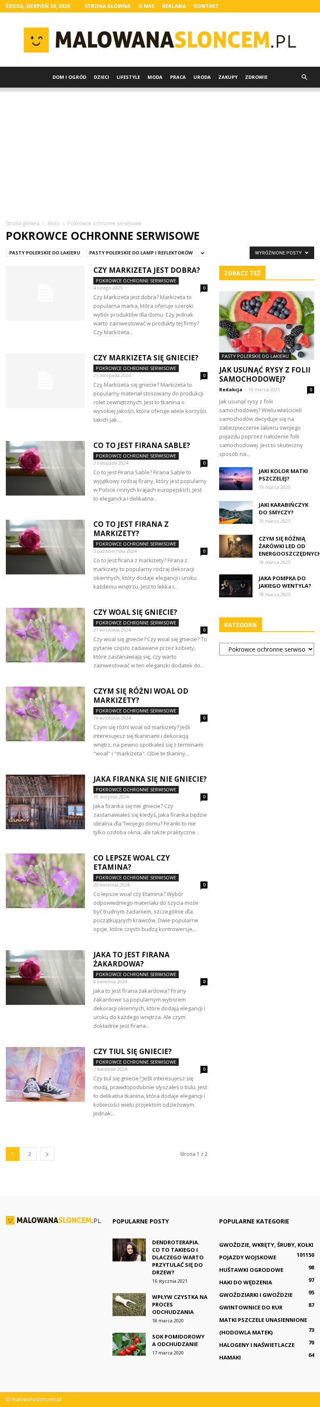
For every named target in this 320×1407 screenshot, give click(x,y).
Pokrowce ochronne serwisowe (136, 280)
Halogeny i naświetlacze (257, 1345)
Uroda (202, 77)
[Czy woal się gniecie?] (45, 635)
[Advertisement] (160, 150)
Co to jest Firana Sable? (141, 445)
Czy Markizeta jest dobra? (146, 270)
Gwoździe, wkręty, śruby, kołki (266, 1244)
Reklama (174, 6)
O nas (146, 6)
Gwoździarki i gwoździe (255, 1295)
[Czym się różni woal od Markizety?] (45, 714)
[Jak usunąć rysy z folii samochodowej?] (266, 325)
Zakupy (228, 77)
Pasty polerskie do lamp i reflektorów (141, 252)
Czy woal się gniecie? (135, 612)
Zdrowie (256, 77)
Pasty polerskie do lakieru (44, 252)
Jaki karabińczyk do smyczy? (283, 508)
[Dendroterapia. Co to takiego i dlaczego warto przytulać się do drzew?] (129, 1249)
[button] (304, 77)
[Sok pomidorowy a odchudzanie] (129, 1344)
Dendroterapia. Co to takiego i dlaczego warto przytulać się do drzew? (178, 1257)
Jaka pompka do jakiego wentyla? (285, 581)
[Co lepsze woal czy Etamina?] (45, 880)
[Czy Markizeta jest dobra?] (45, 293)
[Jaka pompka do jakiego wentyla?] (235, 585)
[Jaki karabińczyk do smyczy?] (235, 512)
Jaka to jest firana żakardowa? (131, 959)
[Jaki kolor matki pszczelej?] (235, 478)
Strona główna (107, 6)
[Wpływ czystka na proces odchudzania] (129, 1304)
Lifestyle (128, 77)
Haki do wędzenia (245, 1282)
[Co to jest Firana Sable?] (45, 468)
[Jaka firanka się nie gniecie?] (45, 802)
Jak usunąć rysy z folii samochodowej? (264, 374)
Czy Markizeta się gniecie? (145, 357)
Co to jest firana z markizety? (131, 528)
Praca (178, 77)
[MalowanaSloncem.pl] (160, 40)
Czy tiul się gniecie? (132, 1051)
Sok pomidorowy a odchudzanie (178, 1340)
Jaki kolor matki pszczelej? (283, 474)
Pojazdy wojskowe (247, 1257)
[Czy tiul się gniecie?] (45, 1074)
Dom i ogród (69, 77)
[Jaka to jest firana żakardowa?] (45, 977)
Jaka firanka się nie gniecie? (150, 779)
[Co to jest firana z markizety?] (45, 547)
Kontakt (206, 6)
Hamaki (230, 1357)
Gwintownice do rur (250, 1307)
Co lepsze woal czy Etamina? (131, 862)
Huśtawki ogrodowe (251, 1270)
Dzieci (101, 77)
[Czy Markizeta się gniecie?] (45, 380)
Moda (155, 77)
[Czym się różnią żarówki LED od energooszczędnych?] (235, 546)
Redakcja (230, 389)
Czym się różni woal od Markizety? (140, 695)
